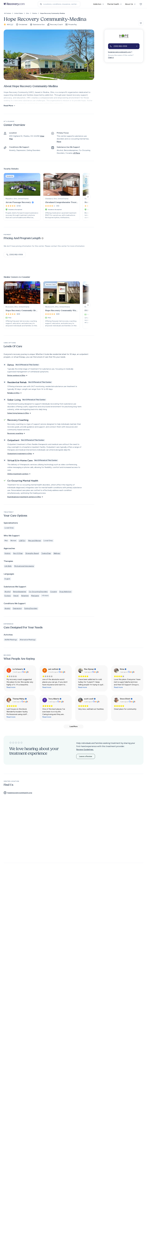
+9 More (76, 153)
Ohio (27, 13)
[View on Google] (9, 670)
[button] (124, 46)
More (59, 141)
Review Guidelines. (85, 749)
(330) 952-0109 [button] (16, 254)
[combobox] (59, 4)
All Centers (7, 13)
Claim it (111, 58)
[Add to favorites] (140, 23)
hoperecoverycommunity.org (119, 52)
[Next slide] (87, 196)
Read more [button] (11, 687)
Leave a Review (85, 756)
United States (18, 13)
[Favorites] (140, 4)
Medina (34, 13)
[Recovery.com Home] (14, 4)
